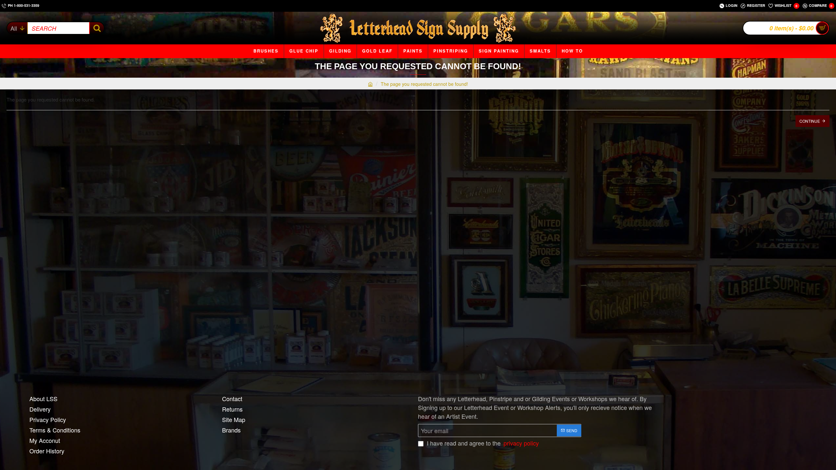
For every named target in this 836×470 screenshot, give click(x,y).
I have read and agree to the (482, 443)
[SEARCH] (96, 28)
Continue (809, 121)
